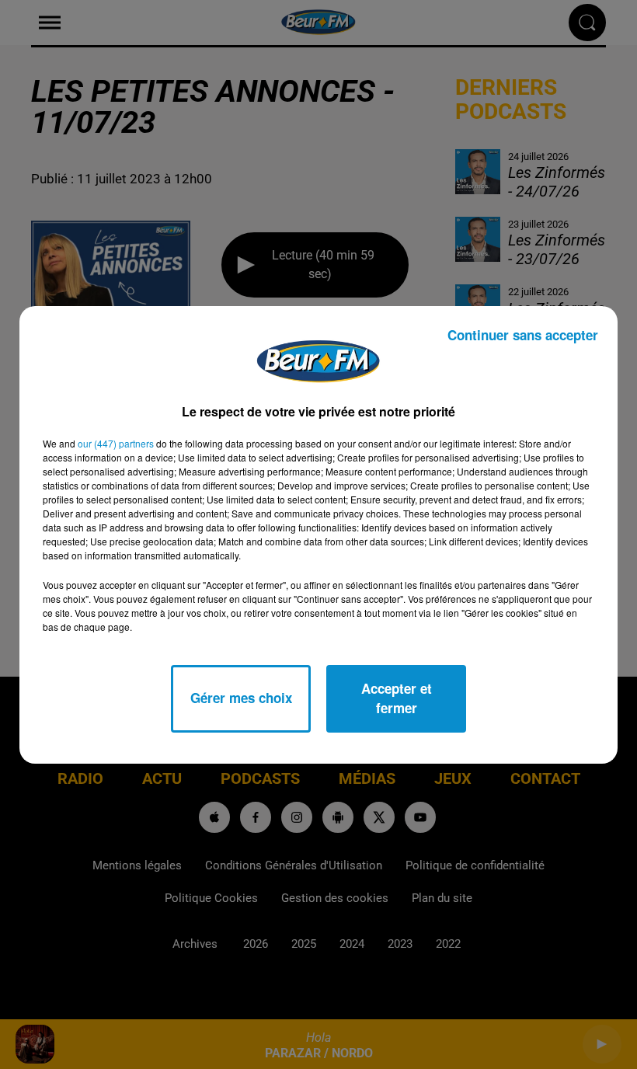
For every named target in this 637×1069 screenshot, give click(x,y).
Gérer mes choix (241, 697)
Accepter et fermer (396, 698)
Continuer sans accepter (522, 335)
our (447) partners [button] (116, 443)
